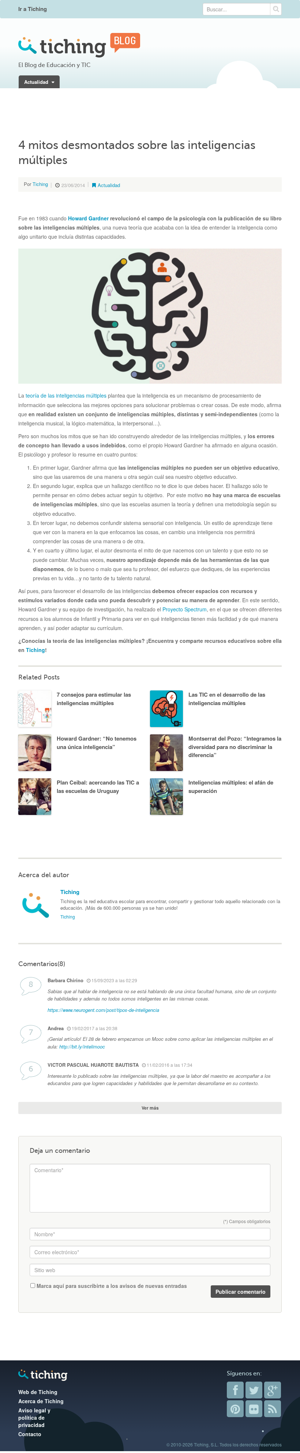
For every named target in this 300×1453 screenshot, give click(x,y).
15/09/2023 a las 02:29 (113, 980)
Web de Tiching (37, 1392)
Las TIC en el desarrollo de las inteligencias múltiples (226, 698)
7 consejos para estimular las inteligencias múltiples (94, 698)
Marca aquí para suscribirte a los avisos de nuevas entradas (111, 1285)
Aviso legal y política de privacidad (34, 1417)
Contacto (29, 1434)
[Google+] (272, 1390)
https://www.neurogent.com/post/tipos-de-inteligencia (103, 1009)
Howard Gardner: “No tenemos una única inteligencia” (96, 742)
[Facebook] (235, 1390)
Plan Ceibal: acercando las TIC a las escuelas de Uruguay (98, 786)
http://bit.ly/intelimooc (82, 1046)
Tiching (40, 183)
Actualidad (37, 81)
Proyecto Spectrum (184, 609)
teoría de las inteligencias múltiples (66, 395)
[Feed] (272, 1408)
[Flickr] (253, 1408)
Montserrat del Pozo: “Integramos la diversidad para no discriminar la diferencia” (234, 746)
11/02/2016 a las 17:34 (169, 1065)
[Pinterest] (235, 1408)
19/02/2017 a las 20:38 (94, 1028)
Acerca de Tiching (41, 1401)
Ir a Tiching (32, 9)
